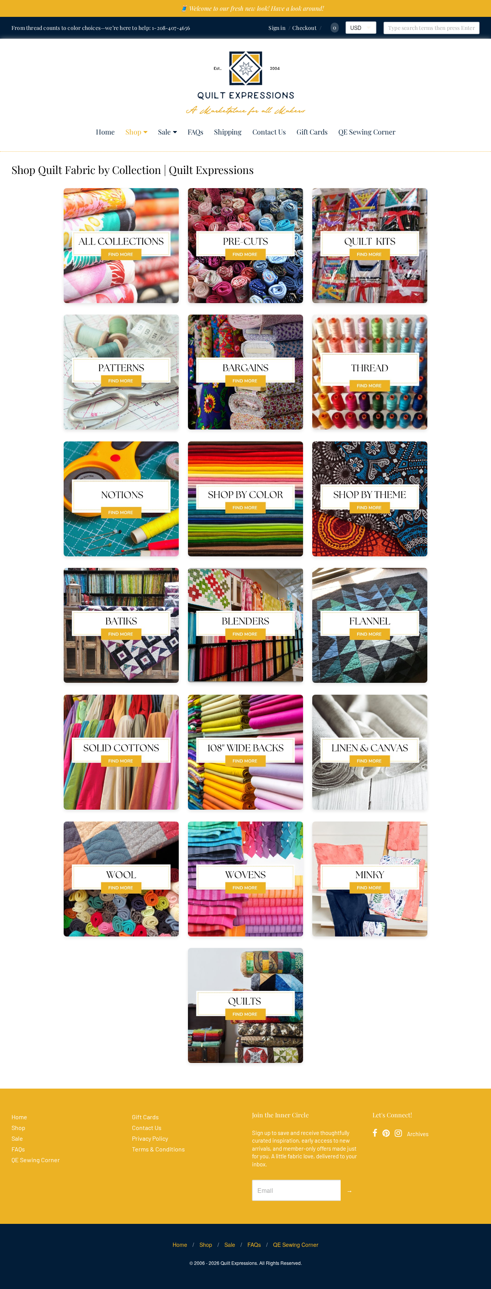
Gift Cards (312, 131)
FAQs (195, 131)
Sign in (277, 27)
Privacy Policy (150, 1138)
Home (105, 131)
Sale (164, 131)
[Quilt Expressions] (246, 83)
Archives (417, 1133)
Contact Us (269, 131)
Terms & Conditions (158, 1149)
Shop (133, 131)
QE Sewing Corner (366, 131)
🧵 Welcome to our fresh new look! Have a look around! (252, 8)
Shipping (228, 131)
